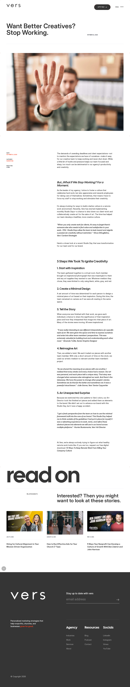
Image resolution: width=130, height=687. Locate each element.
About (68, 649)
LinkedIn (106, 635)
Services (69, 644)
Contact (88, 644)
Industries (70, 635)
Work (68, 640)
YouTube (106, 649)
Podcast (88, 640)
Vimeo (105, 644)
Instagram (107, 640)
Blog (86, 635)
